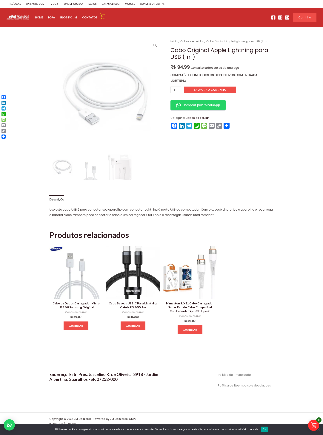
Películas (15, 4)
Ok (264, 429)
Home (39, 17)
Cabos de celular (192, 41)
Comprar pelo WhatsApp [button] (201, 105)
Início (174, 41)
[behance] (280, 17)
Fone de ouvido (73, 4)
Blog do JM (68, 17)
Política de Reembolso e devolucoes (244, 385)
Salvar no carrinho (210, 89)
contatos (89, 17)
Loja (51, 17)
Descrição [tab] (56, 199)
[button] (304, 17)
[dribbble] (287, 17)
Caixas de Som (35, 4)
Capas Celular (110, 4)
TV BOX (53, 4)
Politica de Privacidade (234, 375)
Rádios (92, 4)
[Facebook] (273, 17)
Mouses (130, 4)
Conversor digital (152, 4)
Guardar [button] (76, 325)
